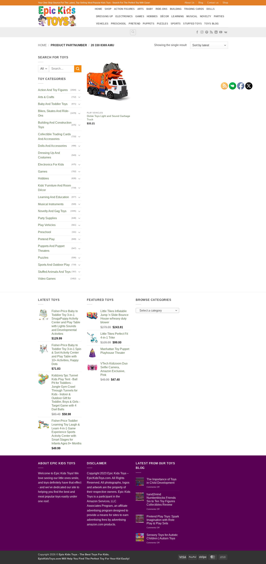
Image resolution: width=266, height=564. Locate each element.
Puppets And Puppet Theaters (51, 248)
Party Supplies (47, 218)
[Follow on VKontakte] (225, 32)
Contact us (213, 2)
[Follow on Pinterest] (206, 32)
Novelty (205, 16)
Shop (225, 2)
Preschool (118, 23)
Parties (219, 16)
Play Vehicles (47, 225)
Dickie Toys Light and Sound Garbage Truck (108, 118)
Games (139, 16)
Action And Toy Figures (53, 90)
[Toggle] (79, 90)
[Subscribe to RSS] (211, 32)
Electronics (124, 16)
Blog (200, 2)
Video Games (47, 278)
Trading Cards (194, 9)
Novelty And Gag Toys (52, 211)
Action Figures (124, 9)
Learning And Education (53, 197)
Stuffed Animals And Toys (54, 271)
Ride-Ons (161, 9)
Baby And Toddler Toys (52, 103)
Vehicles (102, 23)
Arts (140, 9)
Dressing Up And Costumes (49, 155)
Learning (177, 16)
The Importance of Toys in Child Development (161, 481)
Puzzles (162, 23)
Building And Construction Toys (54, 125)
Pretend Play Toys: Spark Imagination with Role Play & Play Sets (163, 520)
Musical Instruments (51, 204)
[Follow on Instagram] (201, 32)
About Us (189, 2)
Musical (191, 16)
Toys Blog (211, 23)
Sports (176, 23)
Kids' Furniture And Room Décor (54, 188)
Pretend (134, 23)
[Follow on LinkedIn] (216, 32)
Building (175, 9)
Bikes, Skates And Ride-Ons (53, 113)
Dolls (210, 9)
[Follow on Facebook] (197, 32)
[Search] (133, 32)
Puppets (148, 23)
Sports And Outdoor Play (54, 264)
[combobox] (157, 310)
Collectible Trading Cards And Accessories (54, 136)
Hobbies (152, 16)
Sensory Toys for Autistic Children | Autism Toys (162, 536)
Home (98, 9)
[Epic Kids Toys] (63, 16)
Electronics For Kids (51, 164)
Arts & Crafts (46, 97)
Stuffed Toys (192, 23)
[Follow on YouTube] (220, 32)
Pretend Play (46, 239)
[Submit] (77, 68)
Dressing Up (104, 16)
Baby (149, 9)
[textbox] (156, 310)
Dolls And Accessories (52, 145)
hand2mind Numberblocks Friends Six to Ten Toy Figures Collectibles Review (161, 499)
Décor (164, 16)
